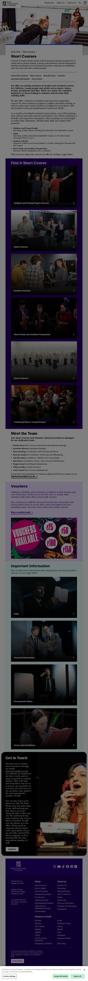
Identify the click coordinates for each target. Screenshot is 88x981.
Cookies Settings (9, 976)
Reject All (77, 976)
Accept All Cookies (61, 976)
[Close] (84, 969)
